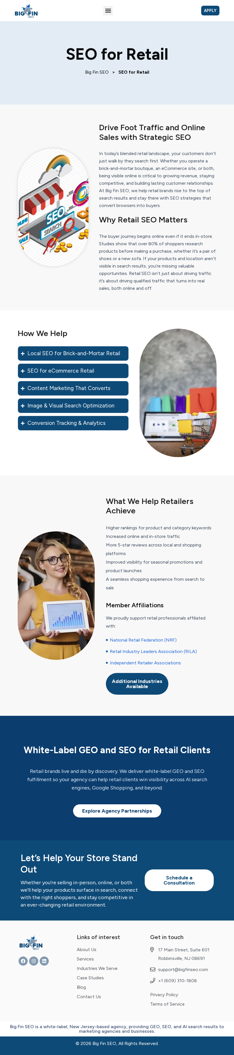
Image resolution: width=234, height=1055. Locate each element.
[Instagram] (33, 961)
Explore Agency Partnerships (117, 811)
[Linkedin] (44, 961)
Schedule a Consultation (179, 880)
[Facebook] (23, 961)
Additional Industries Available (137, 684)
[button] (108, 10)
